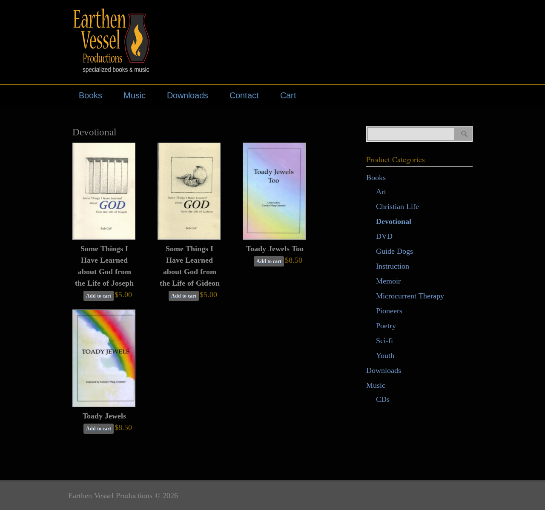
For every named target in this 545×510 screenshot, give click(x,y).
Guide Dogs (394, 251)
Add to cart (98, 296)
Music (134, 95)
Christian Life (397, 206)
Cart (288, 95)
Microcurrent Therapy (410, 296)
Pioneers (389, 311)
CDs (383, 399)
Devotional (393, 221)
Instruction (392, 266)
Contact (244, 95)
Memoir (388, 281)
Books (90, 95)
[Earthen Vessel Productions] (115, 68)
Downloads (187, 95)
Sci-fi (384, 340)
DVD (384, 236)
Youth (385, 355)
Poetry (386, 325)
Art (381, 191)
